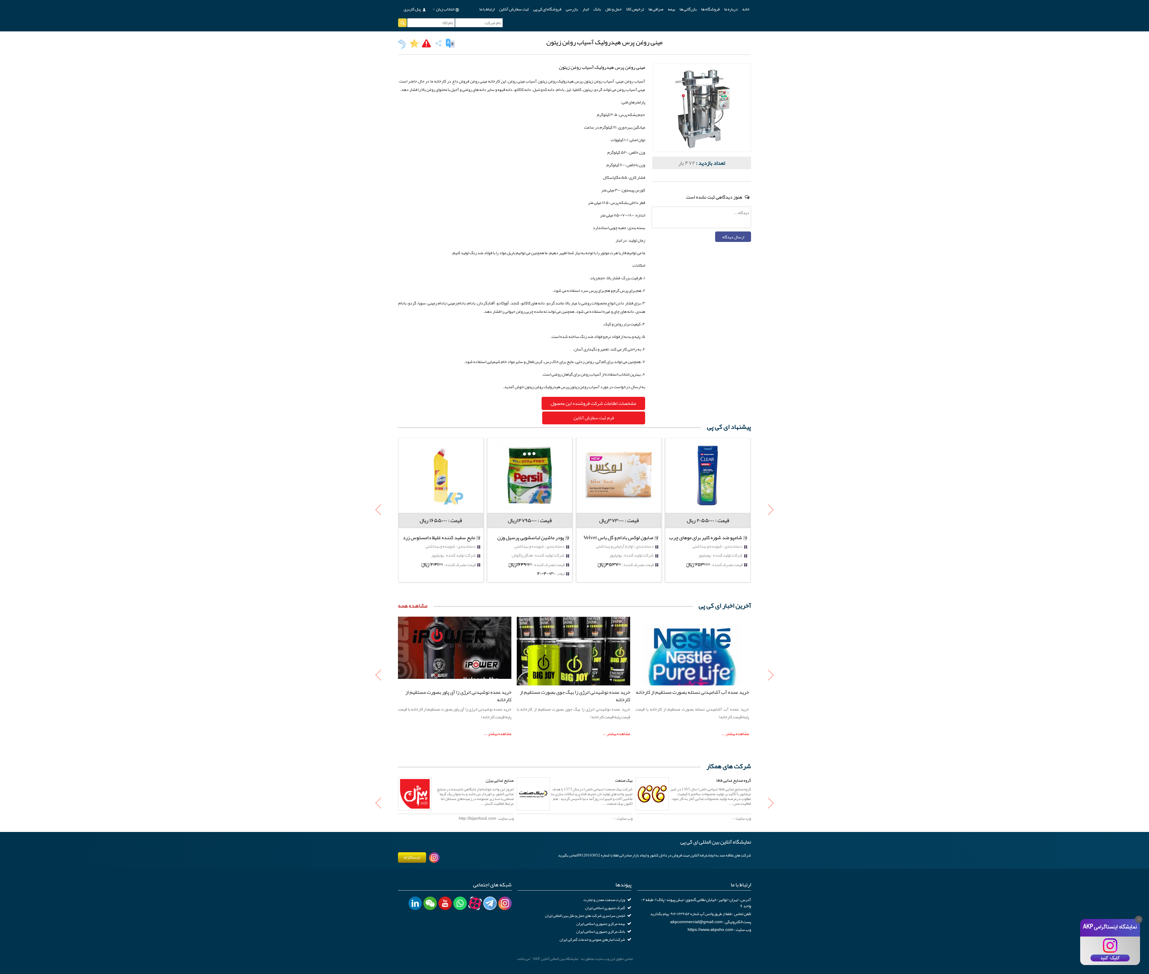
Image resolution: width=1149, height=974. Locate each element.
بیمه (671, 9)
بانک (597, 9)
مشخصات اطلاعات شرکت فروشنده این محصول (593, 403)
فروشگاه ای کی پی (547, 9)
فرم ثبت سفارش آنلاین (594, 417)
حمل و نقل (613, 9)
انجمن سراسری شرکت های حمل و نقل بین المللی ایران (585, 916)
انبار (585, 9)
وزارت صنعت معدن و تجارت (604, 900)
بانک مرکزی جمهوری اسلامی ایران (600, 931)
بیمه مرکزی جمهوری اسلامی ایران (600, 924)
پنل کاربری (412, 9)
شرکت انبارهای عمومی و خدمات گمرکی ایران (592, 939)
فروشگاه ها (710, 9)
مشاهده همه (413, 606)
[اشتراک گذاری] (438, 43)
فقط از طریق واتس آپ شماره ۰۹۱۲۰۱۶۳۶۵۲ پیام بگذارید (691, 914)
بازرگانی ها (688, 9)
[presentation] (378, 510)
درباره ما (731, 9)
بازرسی (572, 9)
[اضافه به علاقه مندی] (414, 43)
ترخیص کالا (635, 9)
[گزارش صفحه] (426, 43)
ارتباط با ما (487, 9)
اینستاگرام (412, 857)
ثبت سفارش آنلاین (514, 9)
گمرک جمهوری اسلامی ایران (605, 908)
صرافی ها (655, 9)
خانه (746, 9)
